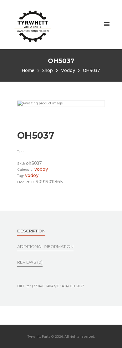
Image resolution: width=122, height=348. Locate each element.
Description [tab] (31, 230)
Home (28, 71)
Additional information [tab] (45, 246)
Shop (47, 71)
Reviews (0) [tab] (30, 262)
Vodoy (68, 71)
